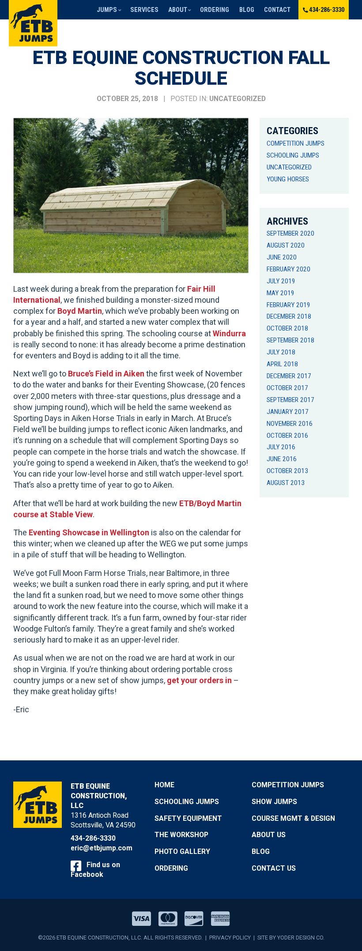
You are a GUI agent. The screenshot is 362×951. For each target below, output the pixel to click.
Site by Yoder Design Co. (290, 937)
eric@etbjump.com (101, 848)
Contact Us (274, 868)
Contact (277, 10)
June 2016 (282, 459)
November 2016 (290, 424)
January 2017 (288, 412)
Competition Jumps (295, 143)
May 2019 (280, 293)
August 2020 (286, 245)
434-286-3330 (326, 10)
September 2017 (290, 400)
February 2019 (288, 305)
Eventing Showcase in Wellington (89, 532)
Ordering (214, 10)
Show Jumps (274, 801)
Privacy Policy (230, 937)
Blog (246, 10)
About (177, 10)
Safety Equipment (188, 818)
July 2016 (281, 447)
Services (144, 10)
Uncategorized (237, 98)
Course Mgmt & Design (293, 818)
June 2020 (282, 257)
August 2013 (286, 483)
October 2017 (287, 388)
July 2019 (281, 281)
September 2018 (290, 340)
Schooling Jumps (293, 155)
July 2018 (281, 352)
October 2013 (287, 471)
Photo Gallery (182, 851)
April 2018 (282, 364)
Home (164, 785)
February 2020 (288, 269)
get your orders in (199, 680)
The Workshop (181, 835)
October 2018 (287, 328)
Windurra (229, 333)
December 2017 (289, 376)
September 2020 (290, 233)
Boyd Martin (79, 311)
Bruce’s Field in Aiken (106, 373)
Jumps (107, 10)
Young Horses (288, 179)
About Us (269, 835)
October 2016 (287, 436)
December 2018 (289, 316)
